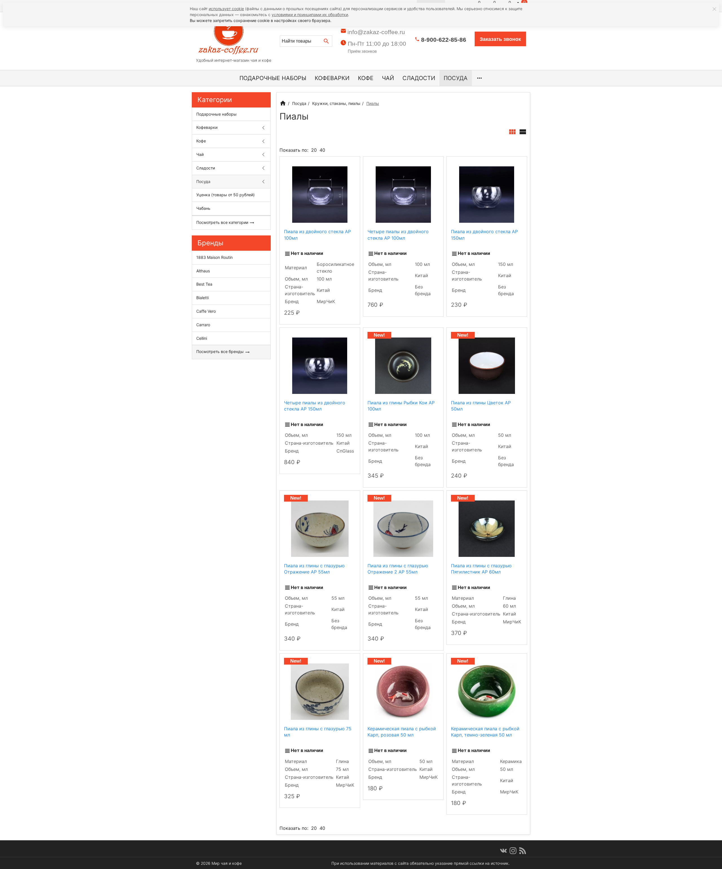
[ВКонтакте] (503, 850)
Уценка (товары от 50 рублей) (225, 194)
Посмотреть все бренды (220, 351)
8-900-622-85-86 (443, 39)
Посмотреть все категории (222, 222)
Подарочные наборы (272, 78)
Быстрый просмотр (320, 194)
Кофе (365, 78)
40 (322, 150)
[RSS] (522, 850)
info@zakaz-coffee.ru (376, 32)
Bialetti (202, 297)
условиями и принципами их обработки (310, 14)
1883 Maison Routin (214, 257)
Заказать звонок (500, 39)
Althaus (203, 270)
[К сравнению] (340, 163)
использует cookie (226, 8)
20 (314, 150)
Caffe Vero (206, 311)
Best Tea (204, 284)
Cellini (201, 338)
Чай (388, 78)
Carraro (203, 324)
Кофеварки (332, 78)
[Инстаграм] (513, 850)
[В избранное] (350, 163)
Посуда (456, 78)
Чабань (203, 208)
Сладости (418, 78)
